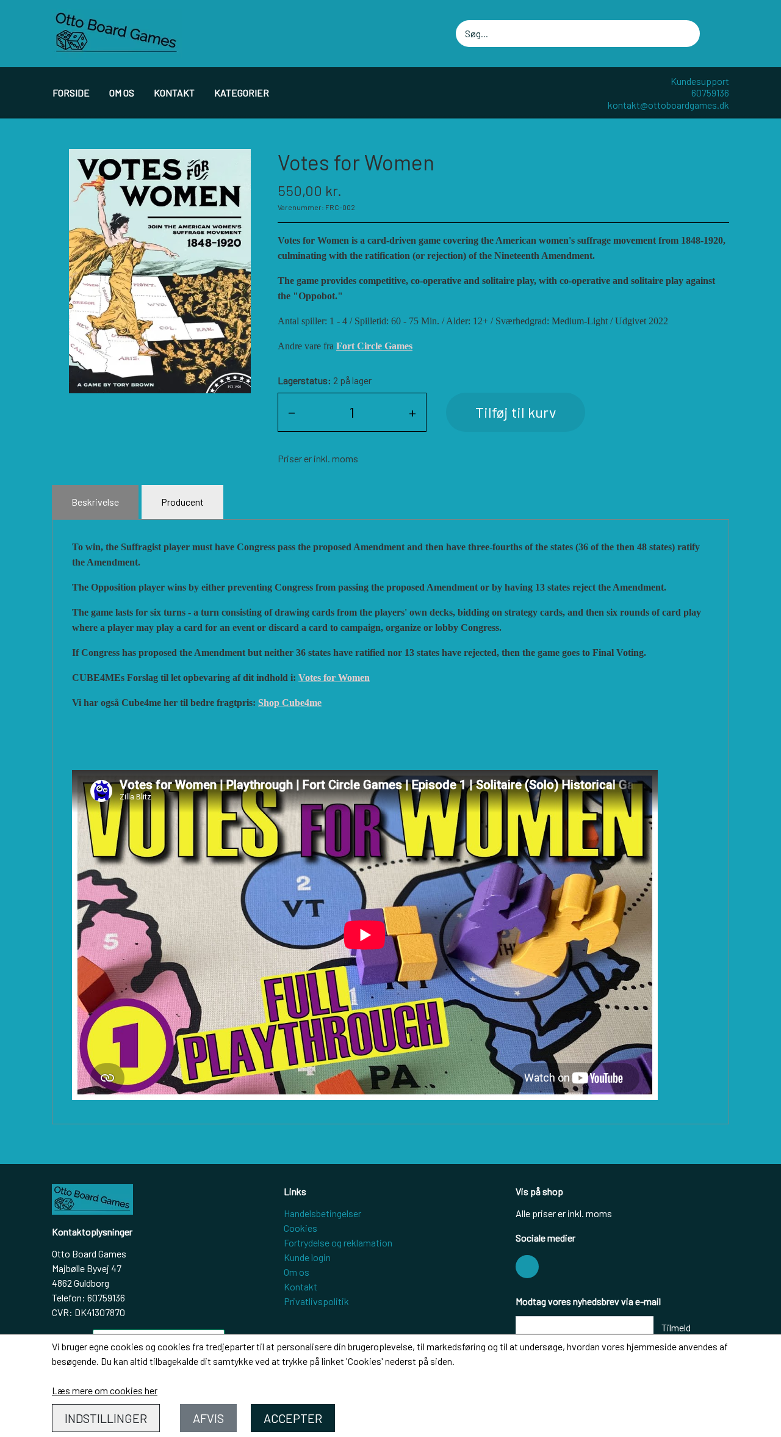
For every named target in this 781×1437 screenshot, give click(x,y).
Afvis (208, 1418)
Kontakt (174, 92)
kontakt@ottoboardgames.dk (668, 105)
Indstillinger (106, 1418)
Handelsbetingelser (322, 1213)
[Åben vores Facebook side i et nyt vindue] (527, 1266)
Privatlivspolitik (316, 1301)
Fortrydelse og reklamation (338, 1242)
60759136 (710, 92)
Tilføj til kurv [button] (515, 412)
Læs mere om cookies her (104, 1390)
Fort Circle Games (374, 346)
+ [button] (412, 412)
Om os (121, 92)
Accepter (293, 1418)
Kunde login (307, 1257)
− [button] (291, 412)
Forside (71, 92)
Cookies (300, 1228)
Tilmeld (676, 1327)
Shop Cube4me (290, 702)
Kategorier (241, 92)
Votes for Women (334, 677)
